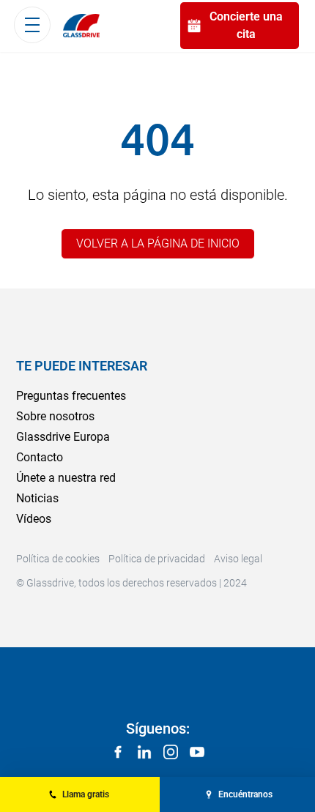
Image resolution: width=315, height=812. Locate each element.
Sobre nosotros (55, 416)
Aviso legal (238, 559)
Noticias (37, 498)
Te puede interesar (81, 365)
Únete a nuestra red (66, 478)
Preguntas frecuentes (71, 396)
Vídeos (33, 519)
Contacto (39, 457)
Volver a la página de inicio (158, 243)
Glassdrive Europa (63, 437)
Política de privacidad (156, 559)
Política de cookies (58, 559)
